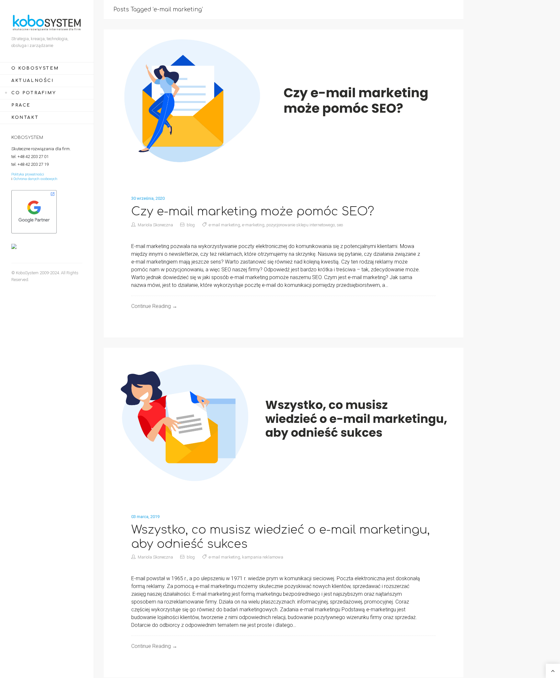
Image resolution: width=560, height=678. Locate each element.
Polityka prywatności (27, 174)
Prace (20, 105)
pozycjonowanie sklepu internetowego (300, 224)
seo (340, 224)
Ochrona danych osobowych (35, 179)
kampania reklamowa (262, 557)
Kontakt (25, 117)
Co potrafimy (33, 93)
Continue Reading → (154, 306)
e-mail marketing (224, 224)
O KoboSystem (35, 68)
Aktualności (32, 80)
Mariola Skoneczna (155, 224)
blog (191, 224)
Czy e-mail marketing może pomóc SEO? (252, 211)
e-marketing (253, 224)
